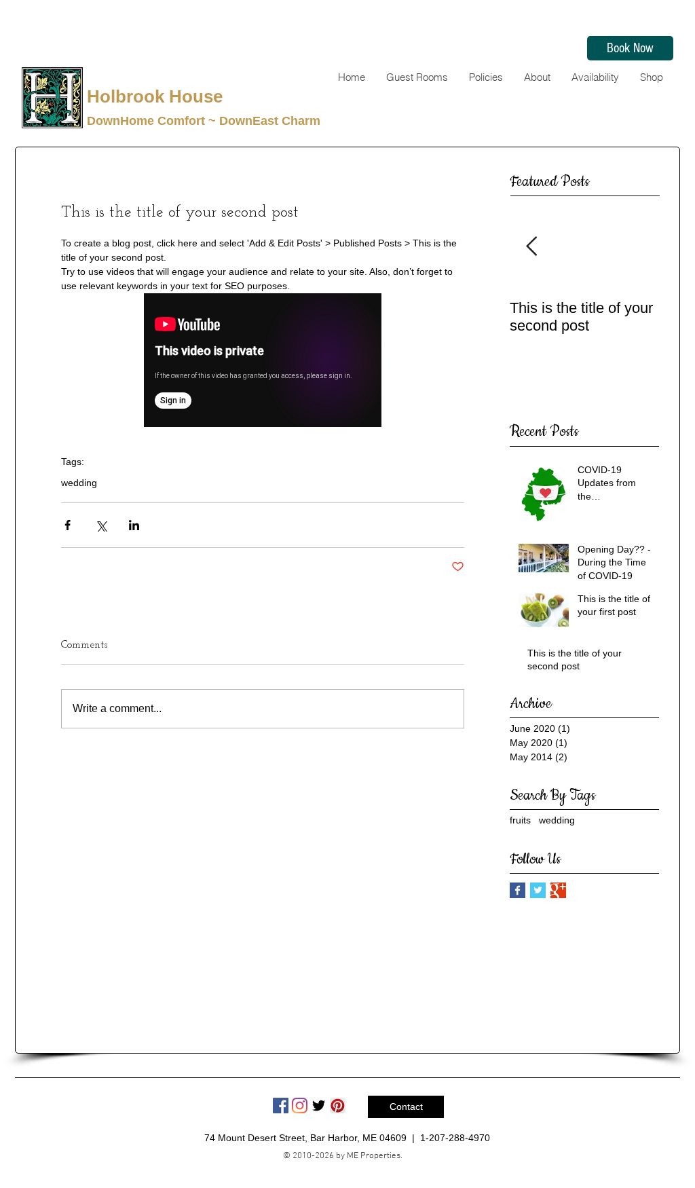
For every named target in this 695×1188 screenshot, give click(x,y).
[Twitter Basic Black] (318, 1105)
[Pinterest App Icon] (337, 1105)
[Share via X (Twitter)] (100, 525)
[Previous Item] (531, 247)
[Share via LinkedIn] (134, 525)
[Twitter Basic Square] (538, 890)
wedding (79, 482)
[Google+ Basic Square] (558, 890)
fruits (520, 820)
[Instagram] (299, 1105)
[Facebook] (280, 1105)
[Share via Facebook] (67, 525)
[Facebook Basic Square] (517, 890)
